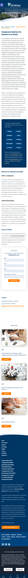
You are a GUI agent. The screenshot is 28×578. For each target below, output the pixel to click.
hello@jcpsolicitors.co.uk (16, 159)
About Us (4, 444)
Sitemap (13, 536)
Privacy (3, 536)
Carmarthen (9, 139)
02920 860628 (10, 462)
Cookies (8, 536)
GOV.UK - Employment (8, 175)
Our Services (5, 442)
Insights (3, 449)
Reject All (20, 569)
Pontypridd (18, 143)
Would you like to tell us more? (10, 274)
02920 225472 (8, 467)
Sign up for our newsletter (10, 527)
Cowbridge (18, 139)
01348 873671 (9, 479)
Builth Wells (9, 135)
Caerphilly (18, 131)
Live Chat (7, 163)
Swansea (9, 131)
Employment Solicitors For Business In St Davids (13, 306)
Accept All (8, 569)
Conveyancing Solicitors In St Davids (10, 301)
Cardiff (18, 135)
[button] (1, 5)
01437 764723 (12, 473)
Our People (4, 447)
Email (5, 263)
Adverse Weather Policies (8, 422)
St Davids (12, 26)
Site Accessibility (6, 534)
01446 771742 (10, 471)
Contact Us (7, 26)
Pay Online (4, 453)
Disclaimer (19, 534)
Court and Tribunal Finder (17, 235)
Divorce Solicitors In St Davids (8, 303)
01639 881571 (10, 477)
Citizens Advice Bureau (8, 200)
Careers (3, 451)
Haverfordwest (9, 143)
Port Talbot (9, 147)
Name (5, 258)
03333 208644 (14, 154)
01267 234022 (10, 469)
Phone (5, 269)
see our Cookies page (14, 562)
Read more (6, 359)
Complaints (13, 534)
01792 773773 (9, 460)
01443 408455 (10, 475)
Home (3, 26)
